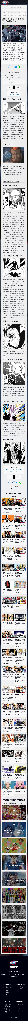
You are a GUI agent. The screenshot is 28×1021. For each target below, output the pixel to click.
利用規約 (7, 1006)
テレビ (7, 995)
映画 (7, 993)
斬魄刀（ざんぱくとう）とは (13, 77)
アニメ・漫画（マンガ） (7, 987)
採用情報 (7, 1010)
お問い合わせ (7, 1004)
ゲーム (7, 989)
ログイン (20, 989)
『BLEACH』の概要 (8, 75)
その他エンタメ (7, 997)
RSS (21, 1008)
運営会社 (7, 1012)
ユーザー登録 (20, 987)
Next (18, 87)
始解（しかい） (12, 79)
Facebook (21, 1006)
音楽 (7, 991)
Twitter (21, 1004)
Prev (10, 87)
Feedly (21, 1010)
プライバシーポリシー (7, 1008)
